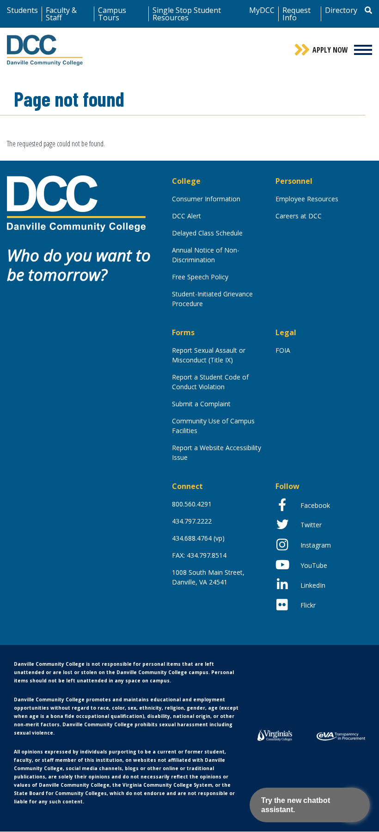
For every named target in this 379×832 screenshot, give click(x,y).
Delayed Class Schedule (207, 233)
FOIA (282, 350)
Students (22, 10)
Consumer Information (206, 198)
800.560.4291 (192, 504)
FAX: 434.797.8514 (199, 555)
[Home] (76, 203)
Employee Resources (306, 198)
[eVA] (341, 735)
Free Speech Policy (200, 276)
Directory (341, 10)
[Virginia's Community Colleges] (275, 734)
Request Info (296, 14)
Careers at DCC (298, 215)
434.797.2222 (192, 521)
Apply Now (330, 50)
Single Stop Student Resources (187, 14)
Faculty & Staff (61, 14)
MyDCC (262, 10)
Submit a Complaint (201, 403)
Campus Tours (112, 14)
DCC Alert (186, 215)
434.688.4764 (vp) (198, 538)
